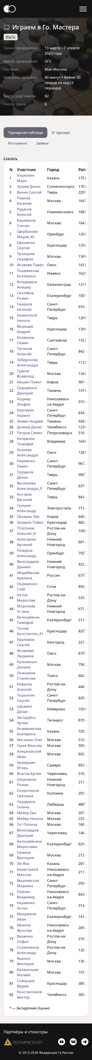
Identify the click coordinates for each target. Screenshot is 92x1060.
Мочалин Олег (30, 739)
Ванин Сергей (29, 192)
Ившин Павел (29, 382)
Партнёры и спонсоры (26, 1031)
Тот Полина (27, 824)
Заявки (42, 143)
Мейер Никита (30, 818)
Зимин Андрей (30, 421)
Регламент (17, 143)
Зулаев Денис (29, 186)
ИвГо (10, 37)
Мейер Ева (26, 812)
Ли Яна (23, 863)
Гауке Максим (29, 745)
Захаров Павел (30, 522)
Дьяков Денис (29, 427)
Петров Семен (29, 432)
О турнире (61, 132)
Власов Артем (29, 773)
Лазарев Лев (28, 516)
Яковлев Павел (30, 264)
